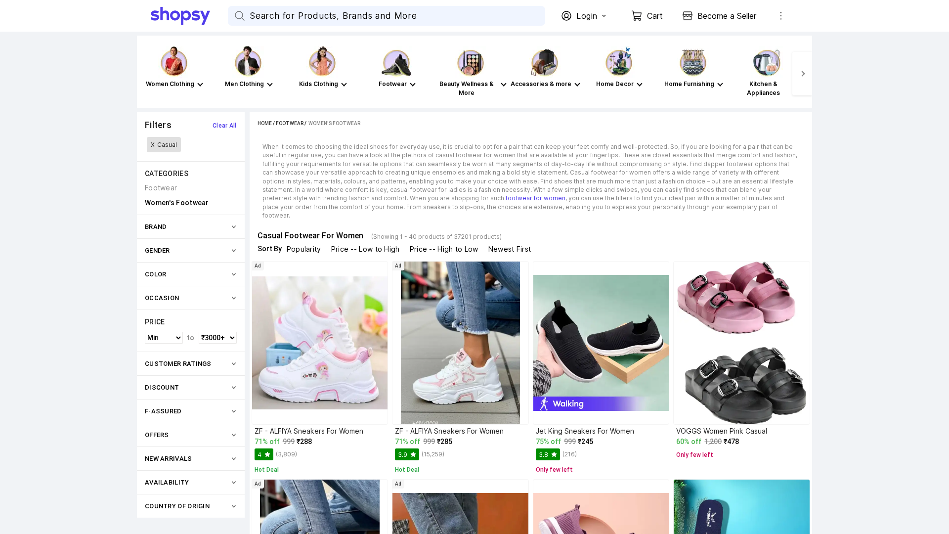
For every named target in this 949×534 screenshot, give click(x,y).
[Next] (802, 73)
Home (265, 123)
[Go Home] (189, 16)
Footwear (289, 123)
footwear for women (535, 198)
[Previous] (147, 73)
